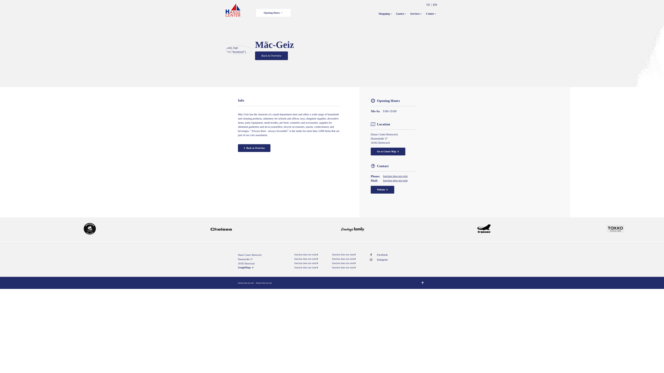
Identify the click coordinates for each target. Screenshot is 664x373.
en (435, 4)
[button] (273, 13)
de (428, 4)
